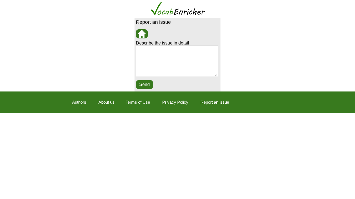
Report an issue (215, 102)
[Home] (142, 33)
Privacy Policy (175, 102)
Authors (79, 102)
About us (106, 102)
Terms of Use (138, 102)
